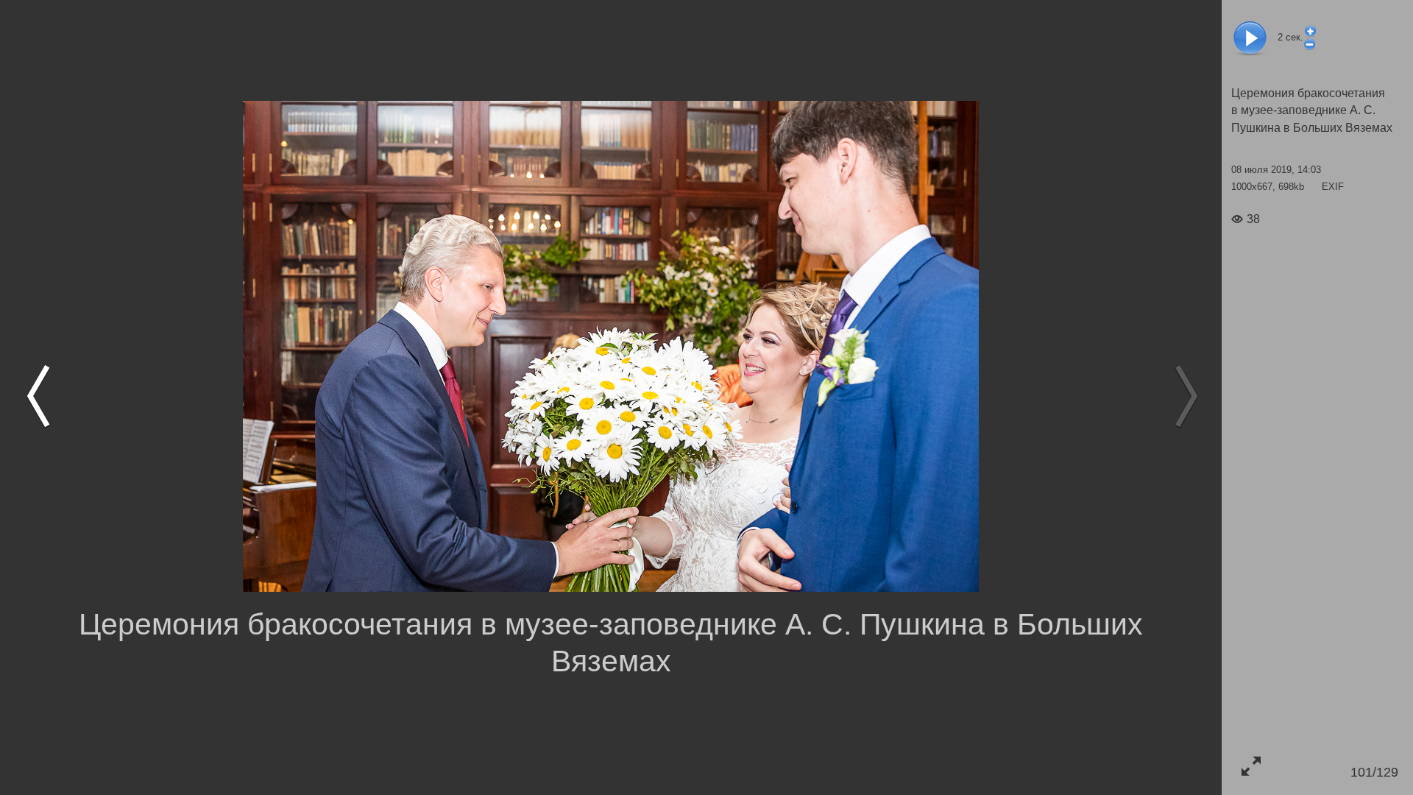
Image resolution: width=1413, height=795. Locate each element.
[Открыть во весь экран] (1250, 766)
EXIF (1333, 186)
